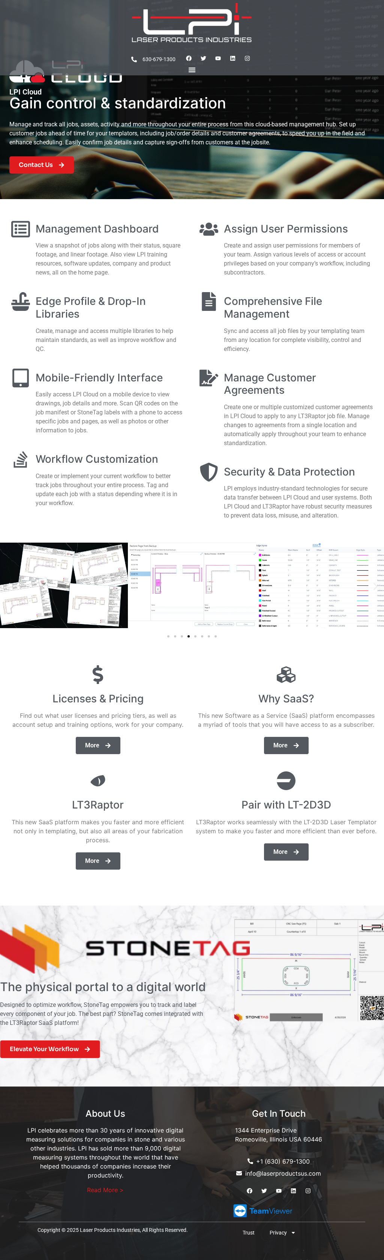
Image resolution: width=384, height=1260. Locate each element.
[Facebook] (188, 58)
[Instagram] (247, 58)
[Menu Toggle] (192, 70)
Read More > (105, 1190)
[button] (8, 586)
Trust (249, 1233)
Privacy (278, 1233)
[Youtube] (218, 58)
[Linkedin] (232, 58)
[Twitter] (203, 58)
